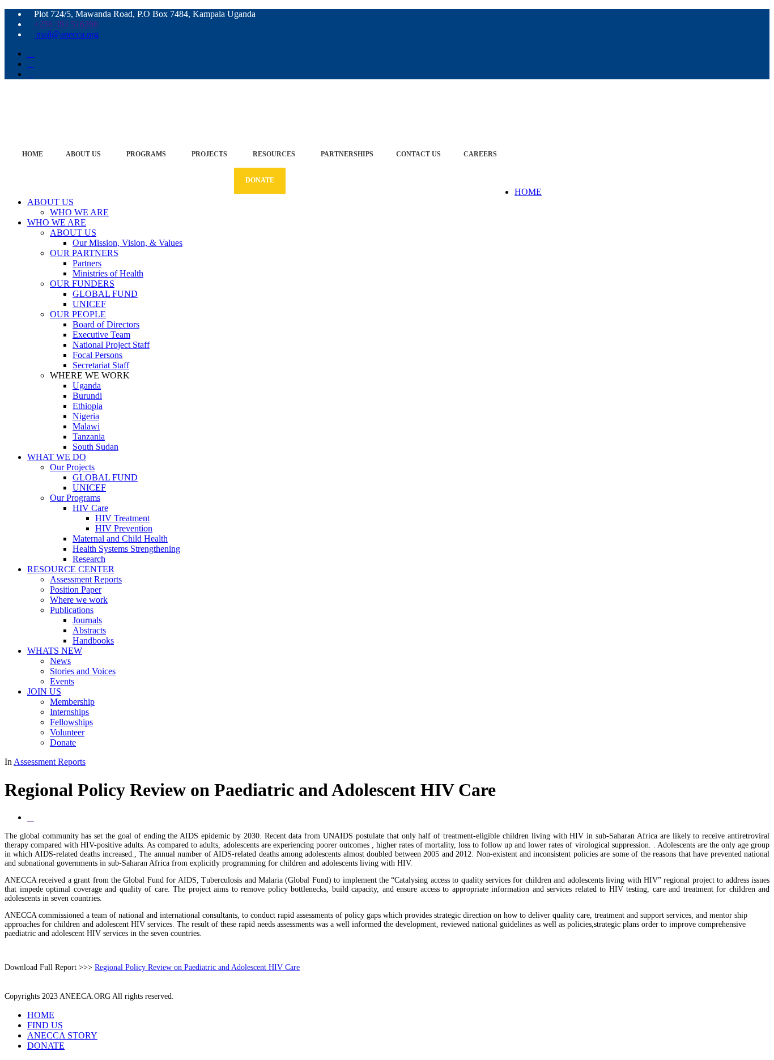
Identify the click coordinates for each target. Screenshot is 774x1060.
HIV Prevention (123, 528)
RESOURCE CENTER (70, 569)
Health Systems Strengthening (126, 549)
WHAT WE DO (56, 457)
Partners (87, 263)
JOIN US (44, 691)
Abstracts (89, 630)
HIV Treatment (122, 518)
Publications (71, 610)
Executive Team (101, 334)
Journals (87, 620)
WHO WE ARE (79, 212)
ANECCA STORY (62, 1035)
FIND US (45, 1025)
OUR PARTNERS (84, 253)
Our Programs (75, 498)
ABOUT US (50, 202)
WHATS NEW (54, 650)
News (60, 661)
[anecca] (387, 101)
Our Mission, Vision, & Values (127, 243)
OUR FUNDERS (82, 283)
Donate (63, 742)
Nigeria (86, 416)
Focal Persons (97, 355)
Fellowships (71, 722)
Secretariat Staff (101, 365)
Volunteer (67, 732)
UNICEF (89, 304)
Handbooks (93, 640)
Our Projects (72, 467)
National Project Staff (111, 345)
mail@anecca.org (66, 34)
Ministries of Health (108, 273)
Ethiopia (88, 406)
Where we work (79, 600)
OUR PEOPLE (78, 314)
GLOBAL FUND (105, 294)
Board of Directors (106, 324)
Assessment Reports (86, 579)
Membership (72, 701)
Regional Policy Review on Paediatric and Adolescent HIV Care (197, 967)
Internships (69, 712)
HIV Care (90, 508)
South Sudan (95, 447)
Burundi (87, 396)
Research (89, 559)
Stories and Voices (83, 671)
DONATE (46, 1045)
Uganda (87, 385)
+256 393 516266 (66, 24)
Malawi (86, 426)
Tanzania (89, 436)
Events (62, 681)
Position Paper (75, 589)
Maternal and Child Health (120, 538)
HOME (528, 192)
